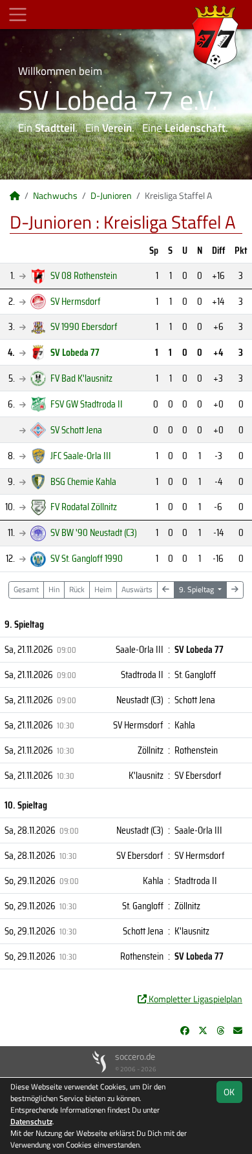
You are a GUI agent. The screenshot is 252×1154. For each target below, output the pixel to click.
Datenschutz (31, 1121)
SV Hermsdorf (75, 301)
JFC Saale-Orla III (80, 456)
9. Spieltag (197, 589)
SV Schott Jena (76, 430)
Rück (77, 589)
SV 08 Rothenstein (83, 275)
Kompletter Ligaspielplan (194, 998)
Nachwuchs (55, 195)
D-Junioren (111, 195)
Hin (53, 589)
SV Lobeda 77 (75, 352)
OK (229, 1091)
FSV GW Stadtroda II (86, 404)
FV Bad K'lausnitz (81, 378)
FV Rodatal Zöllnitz (83, 507)
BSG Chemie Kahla (83, 481)
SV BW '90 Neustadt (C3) (93, 532)
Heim (103, 589)
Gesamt (26, 589)
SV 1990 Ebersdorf (84, 326)
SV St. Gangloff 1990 (86, 558)
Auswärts (136, 589)
